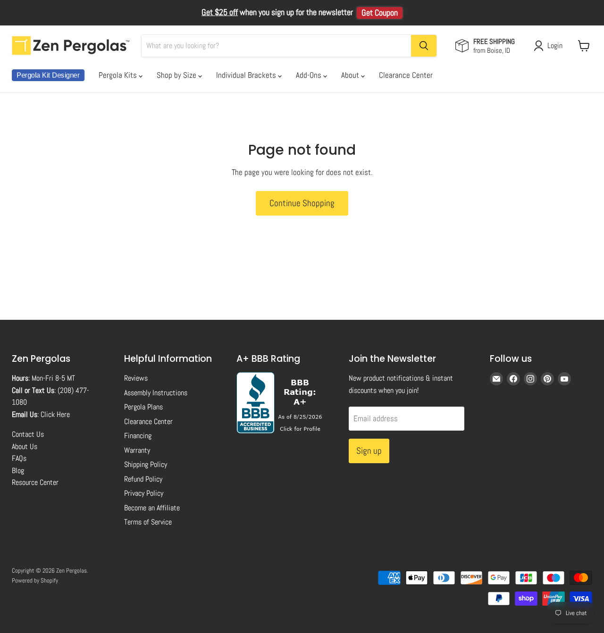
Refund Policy (143, 479)
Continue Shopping (302, 203)
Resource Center (35, 482)
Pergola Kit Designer (48, 75)
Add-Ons (309, 75)
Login (554, 45)
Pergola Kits (119, 75)
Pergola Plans (143, 407)
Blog (18, 470)
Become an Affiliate (152, 508)
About (351, 75)
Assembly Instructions (155, 393)
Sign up (369, 451)
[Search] (423, 46)
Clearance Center (406, 75)
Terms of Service (148, 522)
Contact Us (28, 434)
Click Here (55, 414)
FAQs (19, 458)
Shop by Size (177, 75)
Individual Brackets (247, 75)
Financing (137, 436)
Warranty (137, 450)
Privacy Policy (143, 493)
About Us (24, 446)
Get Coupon (379, 13)
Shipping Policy (145, 464)
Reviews (136, 378)
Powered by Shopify (35, 580)
